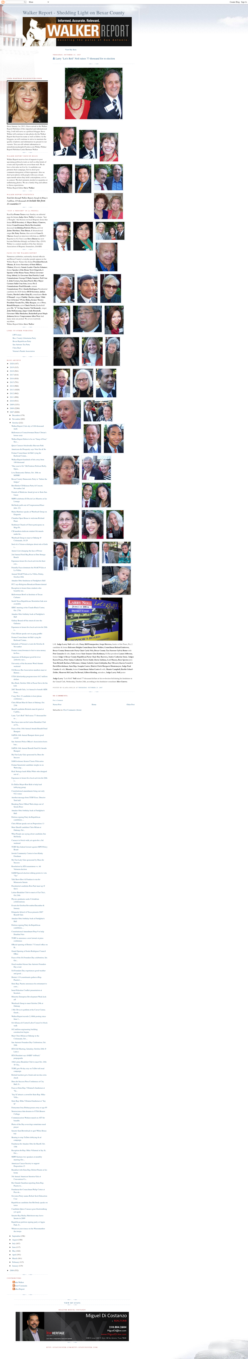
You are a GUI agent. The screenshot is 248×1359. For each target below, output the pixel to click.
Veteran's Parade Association (24, 351)
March (15, 1258)
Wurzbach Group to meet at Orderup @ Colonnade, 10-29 (26, 539)
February (16, 1262)
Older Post (131, 704)
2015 (12, 382)
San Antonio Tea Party (21, 344)
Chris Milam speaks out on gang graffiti (26, 633)
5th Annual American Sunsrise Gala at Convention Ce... (26, 1178)
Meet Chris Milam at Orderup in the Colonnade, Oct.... (25, 1037)
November (16, 419)
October (15, 422)
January (15, 1265)
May (14, 1251)
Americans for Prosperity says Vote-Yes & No (28, 449)
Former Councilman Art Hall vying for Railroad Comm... (26, 454)
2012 (12, 393)
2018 (12, 371)
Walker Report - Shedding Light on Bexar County (74, 12)
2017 (12, 374)
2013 (12, 389)
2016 (12, 378)
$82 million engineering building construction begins (24, 1030)
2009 (12, 404)
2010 (12, 400)
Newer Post (57, 704)
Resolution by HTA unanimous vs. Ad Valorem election (26, 867)
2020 (12, 363)
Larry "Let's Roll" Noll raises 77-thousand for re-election (85, 58)
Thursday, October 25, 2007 (90, 688)
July (14, 1243)
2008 (12, 408)
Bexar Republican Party (22, 341)
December (16, 415)
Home (94, 704)
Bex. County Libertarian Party (24, 338)
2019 (12, 367)
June (14, 1247)
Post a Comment (58, 700)
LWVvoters (17, 334)
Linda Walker (18, 1282)
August (15, 1239)
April (14, 1254)
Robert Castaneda (20, 1285)
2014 (12, 386)
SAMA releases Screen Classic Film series (27, 761)
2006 (12, 1270)
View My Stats (70, 49)
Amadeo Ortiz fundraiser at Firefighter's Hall (28, 580)
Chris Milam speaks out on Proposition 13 (27, 823)
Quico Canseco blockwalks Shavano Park (27, 445)
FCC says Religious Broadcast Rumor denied (28, 584)
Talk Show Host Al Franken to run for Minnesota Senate (25, 880)
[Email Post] (103, 688)
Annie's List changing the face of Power (26, 550)
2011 (12, 397)
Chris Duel (17, 347)
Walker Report (19, 1289)
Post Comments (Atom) (72, 710)
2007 (12, 412)
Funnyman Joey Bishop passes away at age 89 (29, 1107)
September (16, 1236)
